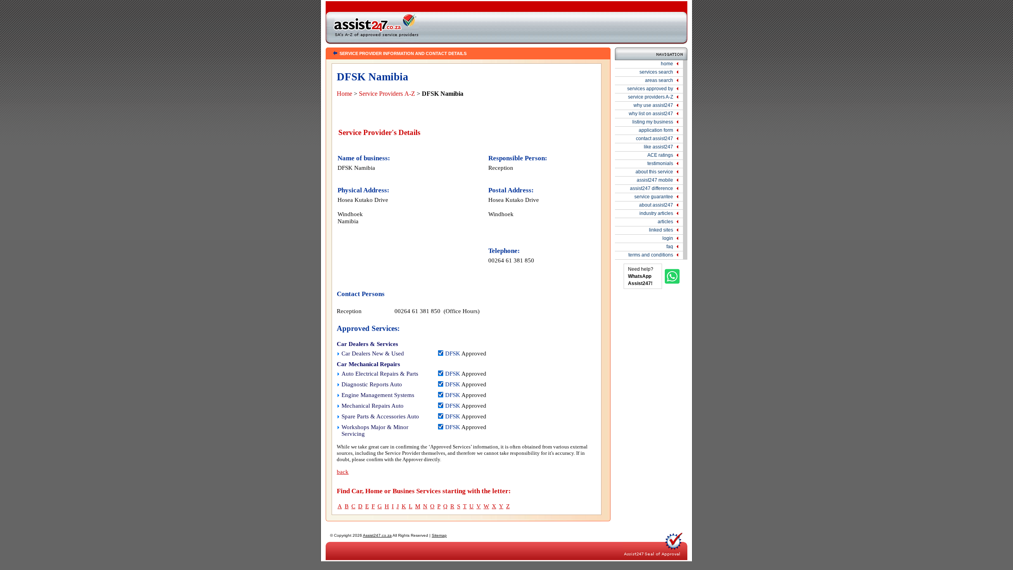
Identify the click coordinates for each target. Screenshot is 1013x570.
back (343, 472)
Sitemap (439, 535)
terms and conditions (650, 255)
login (667, 238)
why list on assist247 (651, 113)
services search (656, 72)
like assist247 (658, 147)
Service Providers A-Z (387, 93)
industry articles (656, 213)
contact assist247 (654, 138)
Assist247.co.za (377, 535)
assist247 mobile (655, 180)
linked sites (661, 230)
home (667, 63)
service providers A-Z (650, 97)
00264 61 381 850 (511, 260)
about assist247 (656, 205)
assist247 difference (651, 188)
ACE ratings (660, 155)
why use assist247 (653, 105)
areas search (659, 80)
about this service (654, 172)
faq (669, 246)
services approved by (650, 88)
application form (656, 130)
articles (665, 221)
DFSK (452, 353)
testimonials (660, 163)
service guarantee (653, 197)
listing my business (652, 122)
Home (344, 93)
